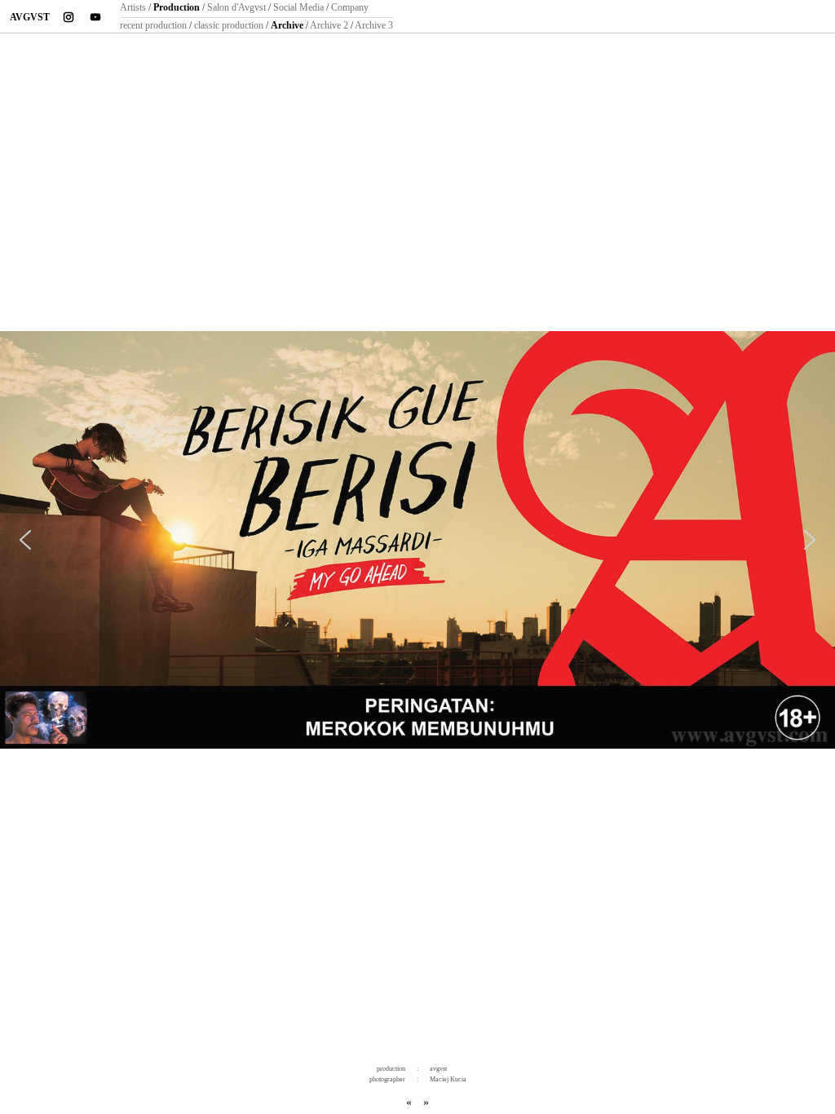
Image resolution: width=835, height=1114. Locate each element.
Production (176, 7)
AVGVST (30, 17)
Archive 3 (374, 25)
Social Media (298, 7)
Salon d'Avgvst (236, 7)
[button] (25, 540)
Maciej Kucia (448, 1079)
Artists (133, 7)
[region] (417, 542)
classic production (228, 25)
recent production (153, 25)
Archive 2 (329, 25)
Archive (287, 25)
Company (350, 7)
